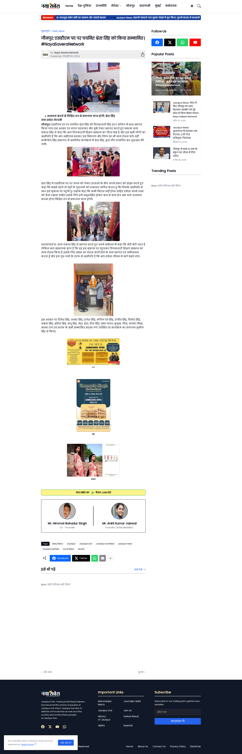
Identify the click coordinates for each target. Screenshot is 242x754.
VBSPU (101, 725)
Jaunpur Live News (105, 543)
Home (69, 6)
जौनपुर (130, 6)
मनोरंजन (171, 6)
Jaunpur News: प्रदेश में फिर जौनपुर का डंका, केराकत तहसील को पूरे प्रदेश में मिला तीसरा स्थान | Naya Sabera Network (186, 109)
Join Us (128, 710)
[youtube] (195, 42)
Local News (68, 549)
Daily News (59, 31)
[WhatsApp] (94, 558)
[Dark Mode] (190, 6)
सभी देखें (138, 569)
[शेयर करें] (141, 54)
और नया (47, 672)
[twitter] (169, 42)
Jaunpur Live (85, 543)
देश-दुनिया (84, 6)
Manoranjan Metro (105, 703)
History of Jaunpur (104, 718)
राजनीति (101, 6)
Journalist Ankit (132, 701)
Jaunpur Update (50, 549)
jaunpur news (125, 543)
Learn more (27, 744)
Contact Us (159, 746)
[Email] (102, 558)
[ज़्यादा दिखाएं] (110, 558)
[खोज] (197, 6)
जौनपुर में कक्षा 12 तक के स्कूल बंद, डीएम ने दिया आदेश (185, 152)
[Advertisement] (74, 631)
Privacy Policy (178, 746)
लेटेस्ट (115, 6)
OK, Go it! (66, 742)
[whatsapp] (182, 42)
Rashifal (128, 725)
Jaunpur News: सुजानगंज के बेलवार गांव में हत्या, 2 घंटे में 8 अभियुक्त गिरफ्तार (185, 133)
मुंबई (158, 6)
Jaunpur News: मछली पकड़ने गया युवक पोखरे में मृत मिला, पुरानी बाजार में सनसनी (147, 17)
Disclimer (195, 746)
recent (81, 549)
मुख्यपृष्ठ (45, 31)
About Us (143, 746)
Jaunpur (71, 543)
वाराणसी (144, 6)
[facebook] (157, 42)
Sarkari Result (131, 716)
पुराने (140, 672)
